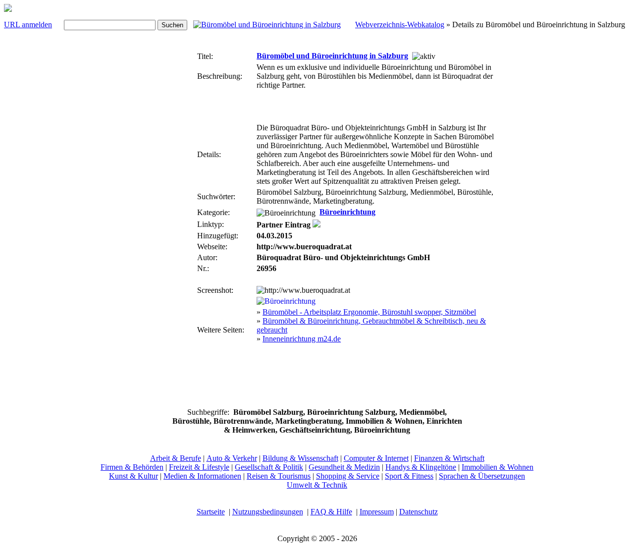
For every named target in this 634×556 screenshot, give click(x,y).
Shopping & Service (347, 476)
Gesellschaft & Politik (269, 467)
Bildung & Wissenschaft (300, 458)
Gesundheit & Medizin (344, 467)
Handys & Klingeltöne (420, 467)
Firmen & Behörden (132, 467)
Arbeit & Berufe (175, 458)
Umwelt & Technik (317, 485)
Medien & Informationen (202, 476)
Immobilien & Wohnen (497, 467)
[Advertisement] (165, 197)
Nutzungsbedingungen (267, 511)
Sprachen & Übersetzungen (482, 476)
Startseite (211, 511)
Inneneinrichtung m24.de (302, 338)
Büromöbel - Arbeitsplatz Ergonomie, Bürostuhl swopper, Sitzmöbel (369, 312)
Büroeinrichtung (347, 212)
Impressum (377, 511)
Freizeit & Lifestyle (199, 467)
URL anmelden (28, 24)
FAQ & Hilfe (331, 511)
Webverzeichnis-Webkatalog (399, 24)
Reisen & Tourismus (279, 476)
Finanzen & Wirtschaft (449, 458)
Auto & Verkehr (232, 458)
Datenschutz (418, 511)
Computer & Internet (376, 458)
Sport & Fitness (409, 476)
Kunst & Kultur (133, 476)
